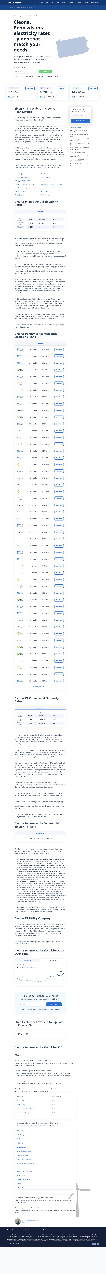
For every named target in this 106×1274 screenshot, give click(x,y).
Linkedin (98, 1244)
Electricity (71, 3)
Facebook (95, 1244)
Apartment (41, 76)
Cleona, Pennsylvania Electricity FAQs (79, 164)
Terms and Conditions (26, 1230)
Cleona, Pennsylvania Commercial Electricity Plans (79, 148)
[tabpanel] (40, 222)
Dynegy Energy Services (23, 181)
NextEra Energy (20, 191)
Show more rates (38, 686)
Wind (57, 3)
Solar (51, 3)
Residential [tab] (40, 211)
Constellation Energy (22, 177)
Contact (17, 1230)
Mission (8, 1230)
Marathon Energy (21, 188)
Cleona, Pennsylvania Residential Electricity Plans (79, 139)
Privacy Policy (35, 1230)
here (54, 944)
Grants (63, 3)
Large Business (53, 76)
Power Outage (43, 3)
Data (41, 1230)
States (86, 3)
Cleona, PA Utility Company (77, 152)
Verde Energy (19, 195)
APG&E (43, 174)
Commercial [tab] (40, 708)
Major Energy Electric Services (51, 184)
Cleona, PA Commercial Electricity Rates (79, 144)
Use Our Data (95, 3)
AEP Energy (19, 174)
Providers (79, 3)
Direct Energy (45, 177)
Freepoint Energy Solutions (24, 184)
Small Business (29, 76)
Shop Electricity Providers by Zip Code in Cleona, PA (79, 160)
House (18, 76)
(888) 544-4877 (20, 944)
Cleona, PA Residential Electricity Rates (79, 135)
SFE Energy (45, 191)
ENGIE (43, 181)
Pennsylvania (20, 16)
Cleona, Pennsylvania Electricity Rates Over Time (79, 155)
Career (44, 1230)
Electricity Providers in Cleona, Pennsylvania (78, 131)
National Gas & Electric (49, 188)
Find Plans (45, 71)
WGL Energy (45, 195)
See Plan (30, 88)
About (13, 1230)
